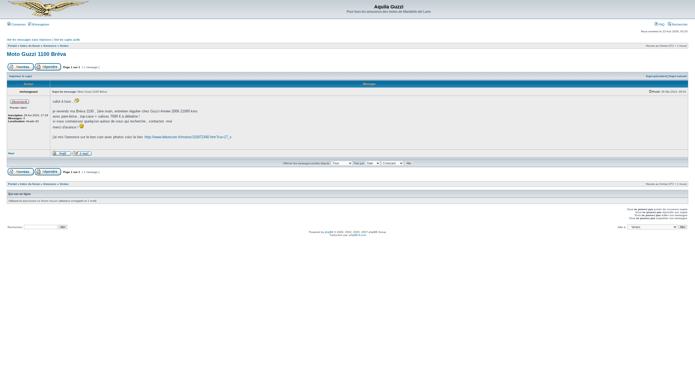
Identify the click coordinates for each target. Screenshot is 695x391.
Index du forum (30, 45)
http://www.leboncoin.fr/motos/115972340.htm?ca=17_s (188, 137)
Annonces (49, 45)
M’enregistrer (40, 24)
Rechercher (679, 24)
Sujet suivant (678, 76)
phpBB (329, 232)
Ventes (64, 45)
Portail (12, 45)
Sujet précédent (656, 76)
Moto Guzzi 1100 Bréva (36, 54)
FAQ (661, 24)
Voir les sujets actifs (67, 39)
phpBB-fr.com (357, 235)
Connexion (18, 24)
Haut (11, 153)
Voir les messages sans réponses (29, 39)
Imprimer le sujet (20, 76)
